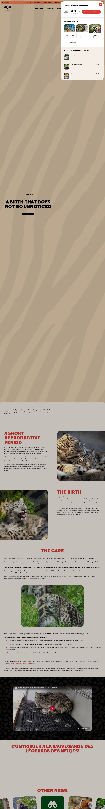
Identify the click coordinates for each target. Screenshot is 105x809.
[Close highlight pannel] (100, 4)
